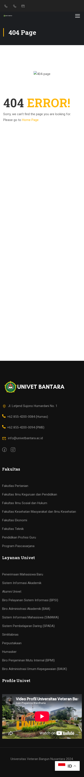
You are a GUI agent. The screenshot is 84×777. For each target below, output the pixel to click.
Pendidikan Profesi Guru (19, 537)
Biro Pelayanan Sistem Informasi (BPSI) (30, 600)
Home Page (30, 120)
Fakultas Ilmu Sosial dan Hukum (24, 503)
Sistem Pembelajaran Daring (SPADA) (28, 626)
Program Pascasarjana (18, 546)
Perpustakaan (12, 643)
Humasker (9, 652)
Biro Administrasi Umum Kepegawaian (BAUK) (34, 669)
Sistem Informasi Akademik (21, 583)
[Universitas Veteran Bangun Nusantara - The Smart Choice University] (7, 15)
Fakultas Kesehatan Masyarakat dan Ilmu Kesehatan (39, 512)
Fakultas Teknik (13, 529)
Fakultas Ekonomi (14, 520)
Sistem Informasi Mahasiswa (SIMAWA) (30, 617)
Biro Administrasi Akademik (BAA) (26, 609)
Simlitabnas (10, 634)
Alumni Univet (11, 591)
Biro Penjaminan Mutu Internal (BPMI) (28, 660)
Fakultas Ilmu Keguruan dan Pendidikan (29, 494)
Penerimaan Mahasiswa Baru (22, 574)
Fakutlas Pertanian (15, 486)
